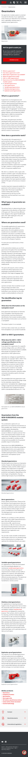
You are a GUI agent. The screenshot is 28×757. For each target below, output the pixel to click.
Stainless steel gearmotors (11, 89)
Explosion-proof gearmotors (12, 91)
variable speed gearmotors (15, 568)
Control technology (8, 703)
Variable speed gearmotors (12, 87)
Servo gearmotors (9, 85)
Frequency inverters (8, 694)
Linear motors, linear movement (12, 702)
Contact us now (14, 60)
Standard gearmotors (10, 83)
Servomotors (6, 696)
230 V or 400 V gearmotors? (11, 78)
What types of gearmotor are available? (14, 74)
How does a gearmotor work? (11, 73)
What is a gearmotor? (9, 71)
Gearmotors (6, 693)
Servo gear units (7, 698)
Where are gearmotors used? (11, 76)
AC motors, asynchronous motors (12, 700)
